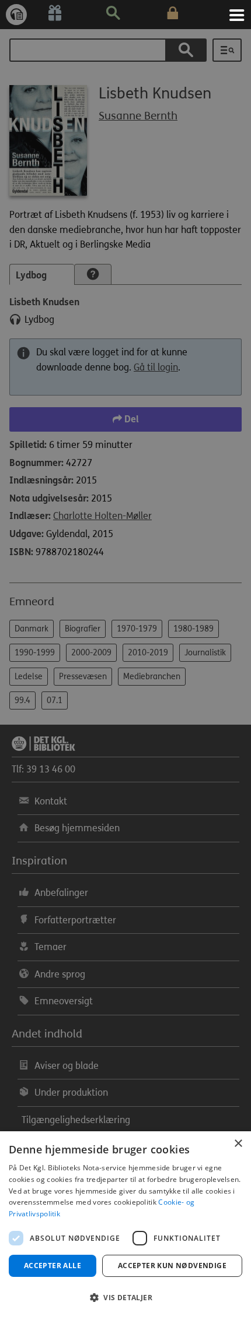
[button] (125, 1298)
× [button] (237, 1143)
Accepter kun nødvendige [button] (172, 1265)
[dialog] (125, 1225)
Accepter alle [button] (52, 1265)
